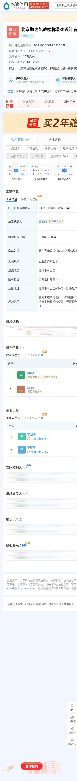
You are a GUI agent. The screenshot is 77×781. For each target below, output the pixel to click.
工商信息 (32, 148)
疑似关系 (59, 156)
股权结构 (50, 148)
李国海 (30, 373)
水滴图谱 (14, 148)
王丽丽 (30, 50)
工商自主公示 (16, 156)
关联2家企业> (39, 438)
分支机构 (37, 156)
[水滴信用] (15, 5)
